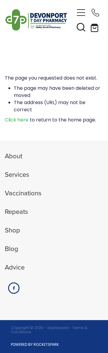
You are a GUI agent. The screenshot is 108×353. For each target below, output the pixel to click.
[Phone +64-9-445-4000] (95, 12)
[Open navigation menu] (81, 12)
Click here (16, 120)
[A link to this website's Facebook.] (14, 288)
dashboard (57, 328)
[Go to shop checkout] (95, 27)
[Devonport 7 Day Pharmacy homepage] (39, 20)
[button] (81, 27)
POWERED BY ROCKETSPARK (35, 345)
